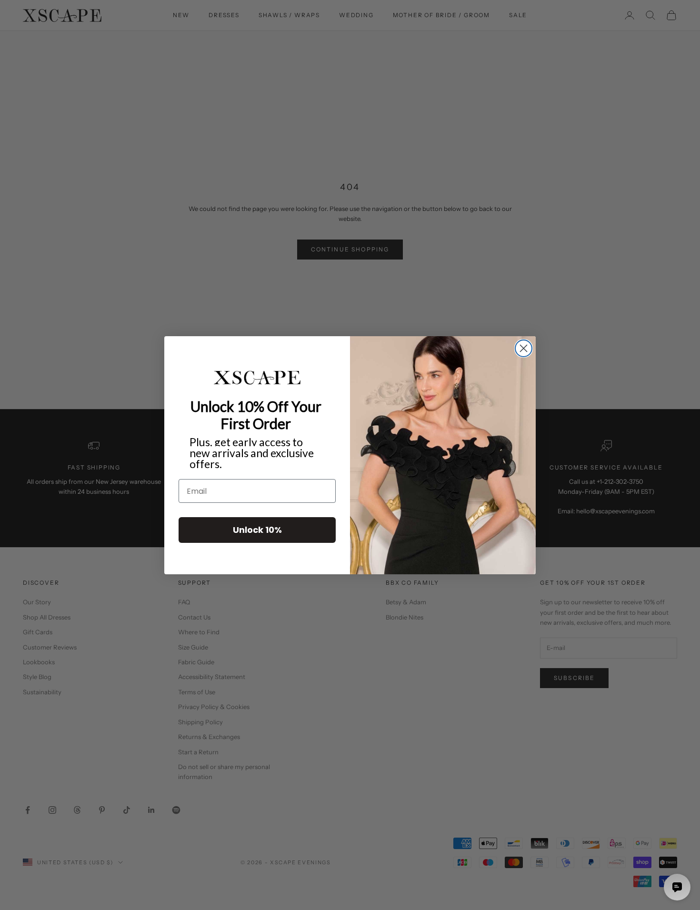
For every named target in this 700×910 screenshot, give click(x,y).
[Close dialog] (523, 348)
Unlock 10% (257, 530)
